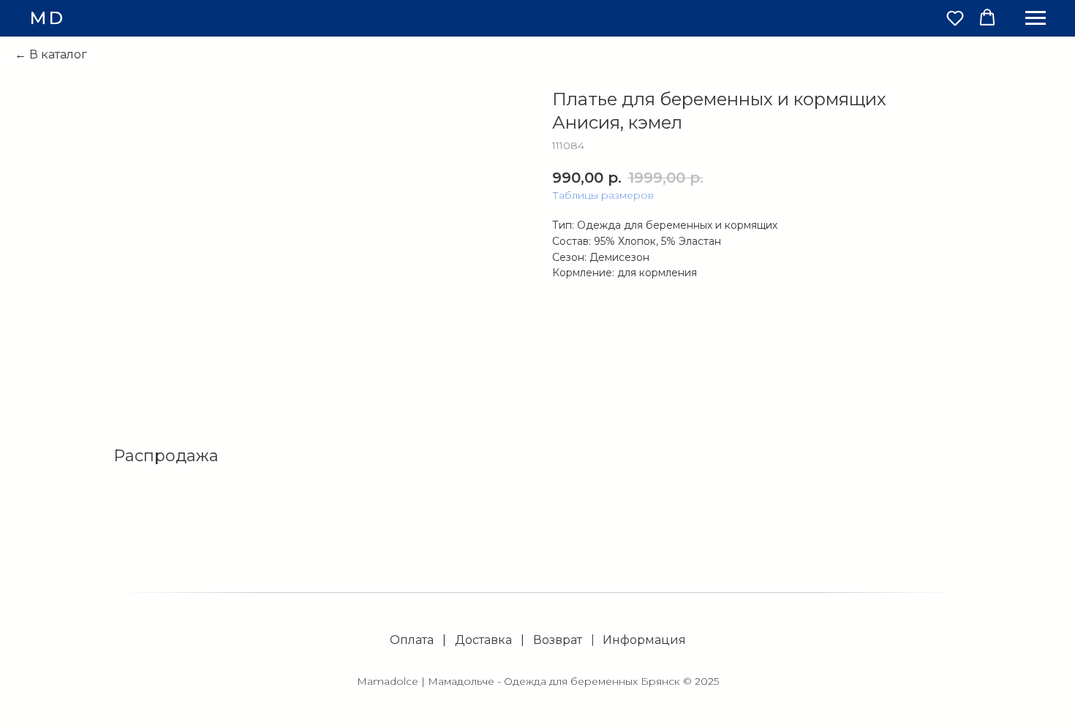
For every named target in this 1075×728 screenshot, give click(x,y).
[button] (955, 17)
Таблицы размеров (603, 195)
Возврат (557, 640)
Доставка (483, 640)
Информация (644, 640)
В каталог (58, 54)
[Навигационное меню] (1035, 18)
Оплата (412, 640)
